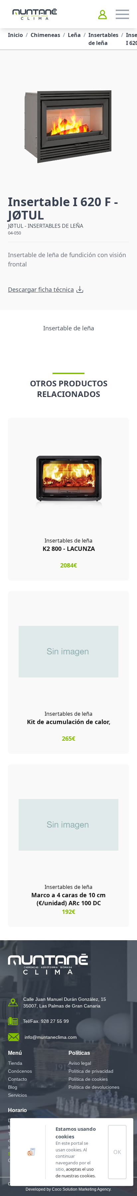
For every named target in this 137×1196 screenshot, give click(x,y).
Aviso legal (79, 1063)
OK (117, 1152)
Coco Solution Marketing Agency (81, 1189)
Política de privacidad (90, 1071)
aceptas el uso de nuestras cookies (75, 1172)
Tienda (15, 1063)
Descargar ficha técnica (41, 289)
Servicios (17, 1095)
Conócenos (20, 1071)
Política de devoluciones (93, 1087)
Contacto (17, 1079)
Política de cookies (88, 1079)
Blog (12, 1087)
